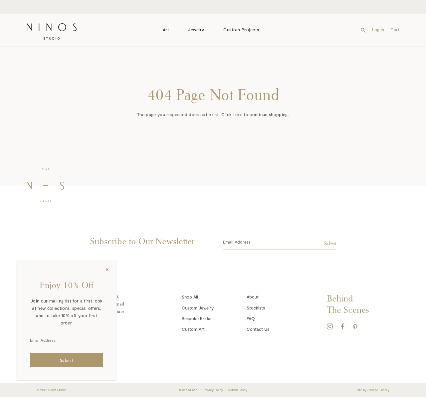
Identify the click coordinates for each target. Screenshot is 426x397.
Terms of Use (188, 390)
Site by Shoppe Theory (373, 390)
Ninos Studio (57, 390)
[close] (107, 269)
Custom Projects (241, 29)
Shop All (190, 296)
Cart (394, 29)
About (253, 296)
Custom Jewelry (198, 307)
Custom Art (193, 329)
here (237, 114)
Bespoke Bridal (196, 318)
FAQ (251, 318)
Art (166, 29)
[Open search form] (363, 29)
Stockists (256, 307)
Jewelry (196, 29)
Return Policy (237, 390)
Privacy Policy (213, 390)
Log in (378, 29)
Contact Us (258, 329)
